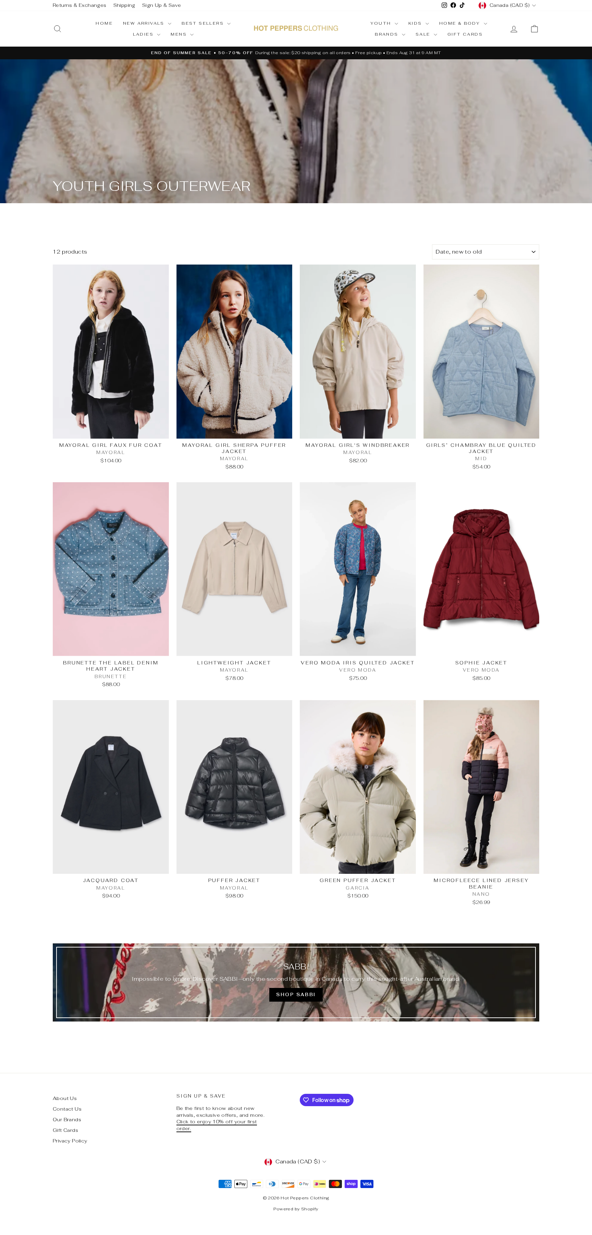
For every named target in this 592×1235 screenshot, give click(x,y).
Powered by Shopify (295, 1209)
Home (104, 23)
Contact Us (67, 1109)
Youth (381, 23)
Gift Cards (465, 34)
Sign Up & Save (161, 5)
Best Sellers (203, 23)
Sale (424, 34)
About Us (65, 1098)
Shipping (124, 5)
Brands (387, 34)
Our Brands (67, 1119)
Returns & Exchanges (80, 5)
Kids (416, 23)
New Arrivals (144, 23)
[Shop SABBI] (296, 982)
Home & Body (460, 23)
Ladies (144, 34)
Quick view (111, 431)
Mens (179, 34)
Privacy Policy (70, 1141)
